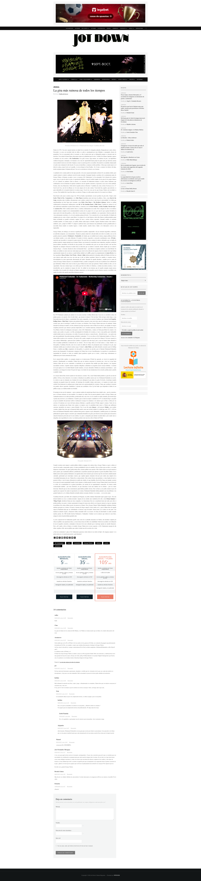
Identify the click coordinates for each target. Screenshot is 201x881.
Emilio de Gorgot (63, 94)
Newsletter (139, 28)
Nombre (58, 823)
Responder (70, 618)
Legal (131, 28)
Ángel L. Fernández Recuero (134, 101)
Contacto (123, 28)
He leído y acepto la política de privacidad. (132, 330)
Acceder (77, 28)
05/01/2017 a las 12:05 (61, 742)
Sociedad (140, 79)
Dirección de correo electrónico (63, 830)
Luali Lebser (130, 152)
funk (69, 543)
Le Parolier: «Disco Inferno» (129, 137)
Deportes (97, 79)
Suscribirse (64, 597)
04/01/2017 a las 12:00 (60, 680)
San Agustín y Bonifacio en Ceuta (130, 157)
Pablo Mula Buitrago (132, 160)
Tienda (109, 28)
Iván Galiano (130, 171)
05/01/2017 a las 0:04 (64, 716)
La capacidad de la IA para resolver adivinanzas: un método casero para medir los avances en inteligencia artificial (132, 178)
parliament (58, 546)
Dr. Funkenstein (59, 543)
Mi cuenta (85, 28)
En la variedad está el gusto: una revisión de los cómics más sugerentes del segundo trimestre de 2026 (133, 167)
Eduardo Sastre (130, 112)
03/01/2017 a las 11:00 (60, 618)
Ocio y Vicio (122, 79)
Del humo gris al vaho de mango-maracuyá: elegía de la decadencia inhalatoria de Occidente (133, 120)
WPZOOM (117, 875)
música (98, 543)
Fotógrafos (101, 28)
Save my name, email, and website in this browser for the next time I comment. (75, 846)
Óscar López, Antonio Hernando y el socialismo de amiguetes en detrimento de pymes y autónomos (132, 96)
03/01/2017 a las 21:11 (60, 668)
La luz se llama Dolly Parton (129, 188)
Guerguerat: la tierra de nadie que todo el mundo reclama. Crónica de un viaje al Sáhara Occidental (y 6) (132, 147)
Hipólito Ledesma (131, 124)
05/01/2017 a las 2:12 (60, 752)
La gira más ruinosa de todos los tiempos (70, 662)
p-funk (106, 543)
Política (132, 79)
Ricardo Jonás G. (131, 191)
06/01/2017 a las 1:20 (60, 774)
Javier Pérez (130, 183)
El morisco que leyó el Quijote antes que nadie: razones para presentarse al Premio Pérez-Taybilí (132, 108)
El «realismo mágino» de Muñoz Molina (132, 130)
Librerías (115, 28)
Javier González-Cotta (132, 132)
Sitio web (58, 838)
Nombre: (123, 314)
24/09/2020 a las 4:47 (60, 786)
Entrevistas (106, 79)
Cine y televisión (85, 79)
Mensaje (58, 806)
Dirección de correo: (126, 322)
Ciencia (73, 79)
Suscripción (69, 28)
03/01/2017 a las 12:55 (60, 640)
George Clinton (88, 543)
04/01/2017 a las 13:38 (63, 703)
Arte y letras (63, 79)
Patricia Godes (130, 140)
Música (114, 79)
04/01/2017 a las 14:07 (63, 728)
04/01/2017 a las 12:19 (61, 694)
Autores (93, 28)
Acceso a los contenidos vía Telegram (130, 337)
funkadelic (77, 543)
